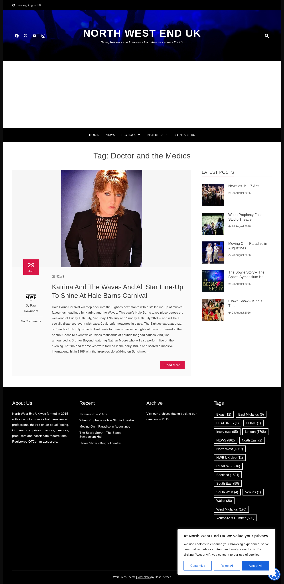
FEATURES (155, 135)
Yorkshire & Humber (235, 518)
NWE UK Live (229, 457)
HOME (253, 423)
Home (94, 135)
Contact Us (185, 135)
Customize (197, 565)
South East (227, 483)
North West (229, 449)
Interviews (227, 432)
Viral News (144, 577)
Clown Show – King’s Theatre (100, 443)
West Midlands (231, 509)
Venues (253, 492)
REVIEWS (128, 135)
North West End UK (142, 33)
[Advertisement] (142, 94)
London (255, 432)
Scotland (227, 475)
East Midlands (251, 414)
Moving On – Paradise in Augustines (104, 426)
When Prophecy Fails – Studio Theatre (106, 420)
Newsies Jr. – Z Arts (243, 186)
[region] (226, 552)
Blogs (223, 414)
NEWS (110, 135)
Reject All (227, 565)
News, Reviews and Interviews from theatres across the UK (142, 42)
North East (252, 440)
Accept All (255, 565)
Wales (224, 501)
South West (227, 492)
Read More (172, 365)
